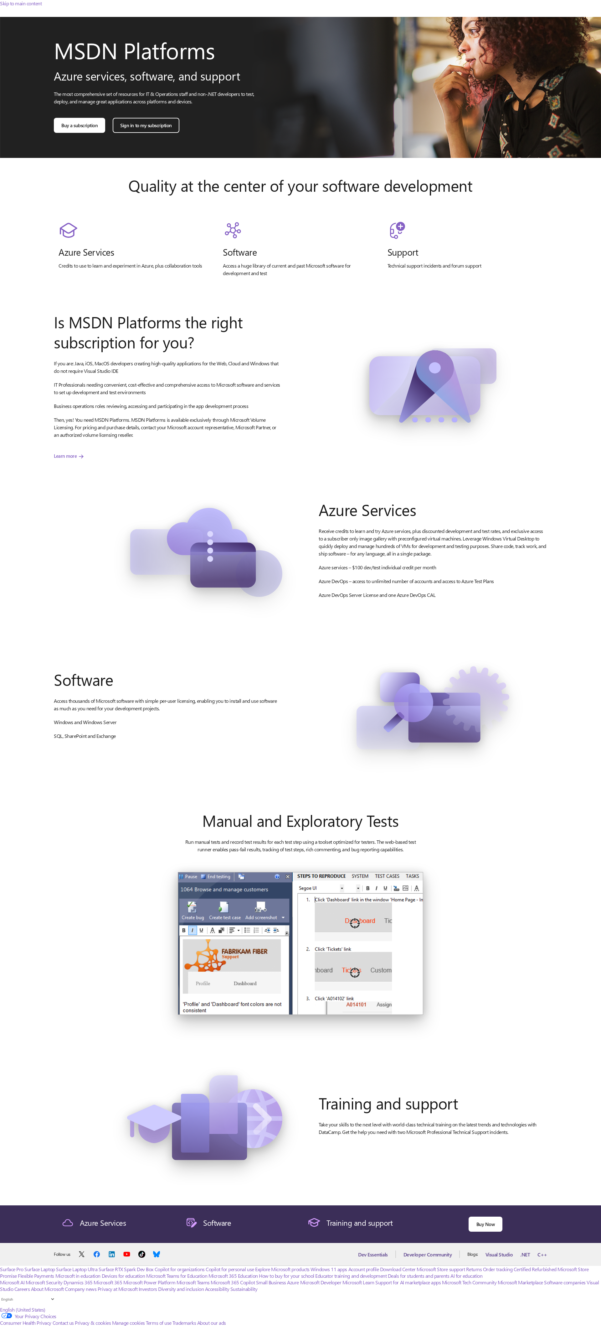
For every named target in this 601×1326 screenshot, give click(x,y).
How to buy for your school (286, 1275)
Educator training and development (351, 1275)
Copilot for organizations (180, 1269)
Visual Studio (499, 1254)
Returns (474, 1269)
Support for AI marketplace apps (408, 1282)
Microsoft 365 (108, 1282)
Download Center (398, 1269)
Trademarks (184, 1322)
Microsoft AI (12, 1282)
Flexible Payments (36, 1275)
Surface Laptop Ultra (76, 1269)
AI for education (466, 1275)
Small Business (271, 1282)
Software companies (564, 1282)
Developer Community (427, 1254)
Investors (148, 1289)
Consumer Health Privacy (25, 1322)
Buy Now (485, 1224)
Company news (80, 1289)
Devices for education (123, 1275)
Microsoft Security (44, 1282)
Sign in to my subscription (146, 125)
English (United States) (22, 1309)
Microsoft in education (77, 1275)
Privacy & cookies (93, 1322)
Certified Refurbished (535, 1269)
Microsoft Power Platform (149, 1282)
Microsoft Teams (193, 1282)
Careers (22, 1289)
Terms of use (158, 1322)
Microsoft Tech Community (469, 1282)
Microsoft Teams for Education (176, 1275)
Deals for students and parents (418, 1275)
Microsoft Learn (358, 1282)
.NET (525, 1254)
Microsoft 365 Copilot (233, 1282)
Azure (293, 1282)
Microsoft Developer (321, 1282)
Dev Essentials (373, 1254)
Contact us (63, 1322)
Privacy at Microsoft (117, 1289)
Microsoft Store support (441, 1269)
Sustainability (243, 1289)
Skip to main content (21, 3)
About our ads (211, 1322)
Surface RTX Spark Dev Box (126, 1269)
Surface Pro (11, 1269)
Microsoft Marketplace (520, 1282)
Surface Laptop (39, 1269)
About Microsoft (47, 1289)
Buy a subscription (79, 125)
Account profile (363, 1269)
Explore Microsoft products (282, 1269)
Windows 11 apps (329, 1269)
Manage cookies (128, 1322)
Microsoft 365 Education (233, 1275)
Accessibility (217, 1289)
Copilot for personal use (230, 1269)
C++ (542, 1254)
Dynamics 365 (78, 1282)
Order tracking (497, 1269)
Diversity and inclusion (181, 1289)
